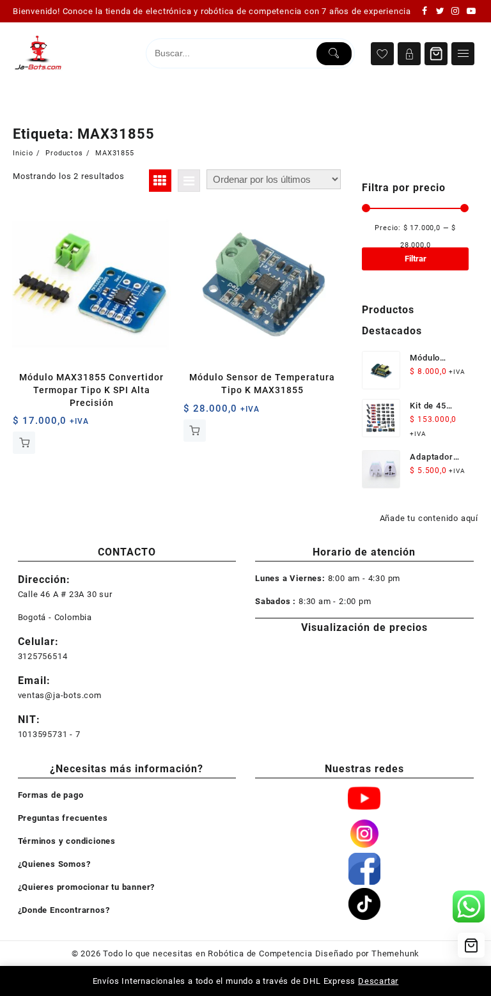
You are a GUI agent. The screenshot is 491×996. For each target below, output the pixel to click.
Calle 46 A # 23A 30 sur (65, 594)
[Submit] (334, 53)
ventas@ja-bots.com (60, 695)
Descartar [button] (378, 981)
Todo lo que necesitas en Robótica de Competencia (207, 953)
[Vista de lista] (189, 180)
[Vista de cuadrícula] (160, 180)
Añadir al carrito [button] (24, 443)
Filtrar (415, 258)
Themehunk (395, 953)
